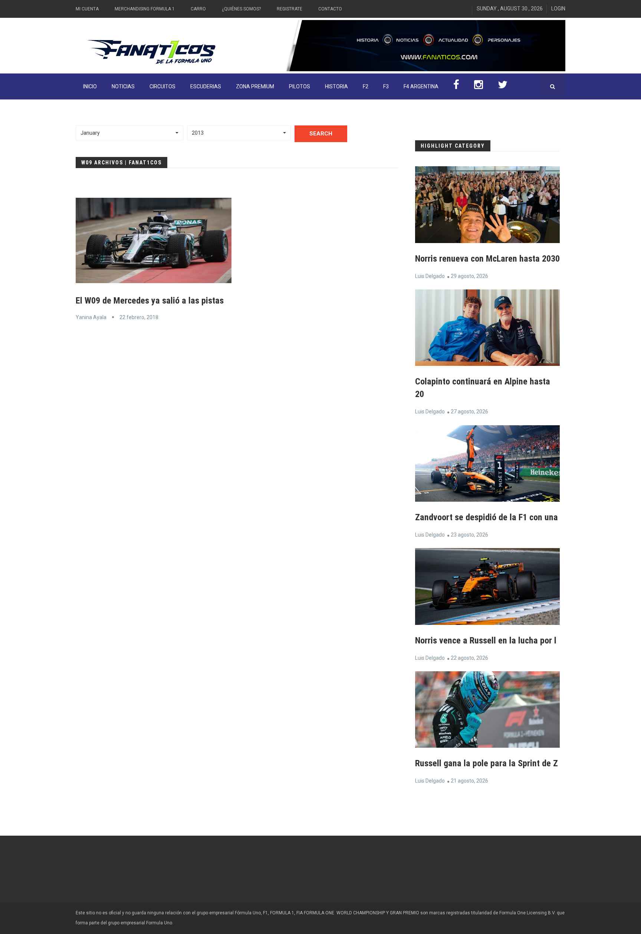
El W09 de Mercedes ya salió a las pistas (150, 300)
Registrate (289, 9)
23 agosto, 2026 (469, 535)
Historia (336, 86)
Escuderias (205, 86)
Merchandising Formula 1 (145, 9)
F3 (386, 86)
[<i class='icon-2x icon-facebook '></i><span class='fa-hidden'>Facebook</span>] (456, 86)
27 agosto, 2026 (469, 411)
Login (558, 9)
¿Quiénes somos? (241, 9)
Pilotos (299, 86)
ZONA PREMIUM (255, 86)
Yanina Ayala (91, 317)
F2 (365, 86)
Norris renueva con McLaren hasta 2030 (487, 258)
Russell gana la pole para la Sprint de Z (486, 763)
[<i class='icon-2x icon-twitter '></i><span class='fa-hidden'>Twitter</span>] (502, 86)
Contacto (330, 9)
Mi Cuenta (87, 9)
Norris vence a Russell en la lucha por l (485, 640)
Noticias (123, 86)
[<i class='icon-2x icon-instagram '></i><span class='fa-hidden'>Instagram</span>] (478, 86)
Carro (198, 9)
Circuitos (162, 86)
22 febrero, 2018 (138, 317)
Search (320, 133)
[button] (129, 132)
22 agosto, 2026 (469, 658)
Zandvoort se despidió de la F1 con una (486, 517)
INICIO (90, 86)
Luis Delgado (430, 276)
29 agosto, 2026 (469, 276)
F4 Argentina (421, 86)
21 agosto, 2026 (469, 781)
